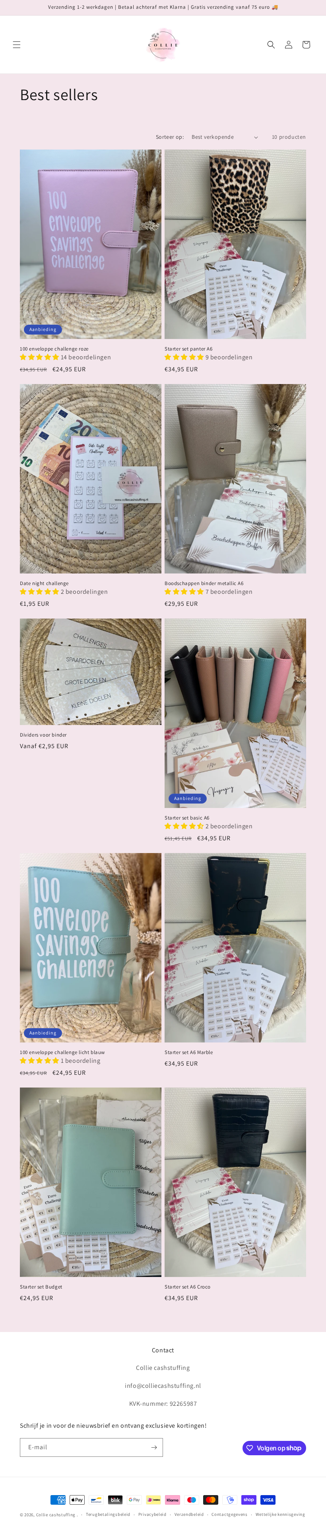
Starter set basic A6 (187, 818)
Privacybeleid (152, 1514)
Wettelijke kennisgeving (280, 1514)
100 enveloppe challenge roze (54, 349)
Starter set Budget (41, 1287)
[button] (16, 44)
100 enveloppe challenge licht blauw (62, 1052)
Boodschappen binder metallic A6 (204, 583)
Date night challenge (44, 583)
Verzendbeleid (189, 1514)
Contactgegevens (230, 1514)
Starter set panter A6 (189, 349)
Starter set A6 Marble (189, 1052)
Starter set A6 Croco (188, 1287)
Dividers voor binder (43, 735)
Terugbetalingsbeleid (108, 1514)
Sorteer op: (170, 136)
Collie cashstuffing (56, 1514)
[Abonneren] (154, 1447)
